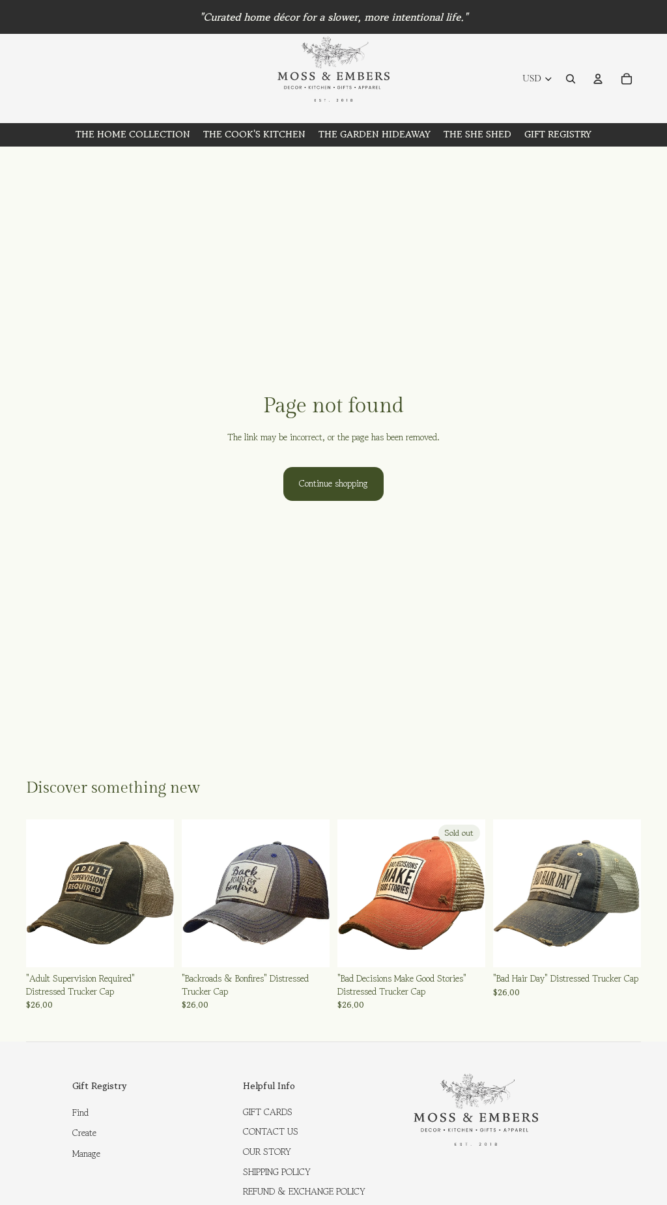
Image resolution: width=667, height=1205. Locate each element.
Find (80, 1112)
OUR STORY (267, 1151)
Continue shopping (333, 483)
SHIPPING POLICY (277, 1171)
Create (84, 1132)
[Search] (570, 78)
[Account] (598, 78)
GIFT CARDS (267, 1111)
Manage (86, 1153)
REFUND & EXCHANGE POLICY (304, 1191)
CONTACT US (270, 1131)
